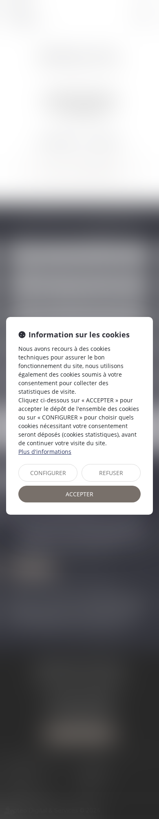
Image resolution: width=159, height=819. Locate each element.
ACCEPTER (79, 494)
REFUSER (111, 473)
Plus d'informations (44, 451)
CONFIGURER (48, 473)
